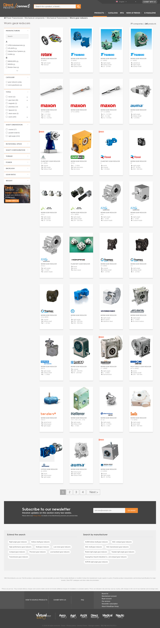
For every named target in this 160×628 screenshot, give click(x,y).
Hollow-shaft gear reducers (40, 542)
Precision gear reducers (38, 552)
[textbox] (55, 6)
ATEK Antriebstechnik (16, 45)
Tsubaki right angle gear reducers (123, 552)
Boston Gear (13, 67)
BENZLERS (13, 61)
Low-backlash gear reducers (60, 552)
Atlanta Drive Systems (16, 51)
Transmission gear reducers (18, 557)
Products (99, 13)
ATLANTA (12, 48)
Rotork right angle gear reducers (96, 552)
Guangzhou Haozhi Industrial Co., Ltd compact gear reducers (106, 557)
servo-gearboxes (15, 85)
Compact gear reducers (17, 552)
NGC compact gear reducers (122, 542)
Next (93, 492)
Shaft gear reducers (42, 547)
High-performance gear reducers (20, 547)
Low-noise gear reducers (62, 547)
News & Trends (133, 13)
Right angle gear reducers (18, 542)
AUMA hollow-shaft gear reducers (96, 542)
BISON (11, 64)
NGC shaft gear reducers (93, 547)
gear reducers (15, 82)
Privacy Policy (37, 515)
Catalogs (113, 13)
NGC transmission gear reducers (117, 547)
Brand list (105, 594)
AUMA (11, 54)
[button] (17, 30)
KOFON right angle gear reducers (96, 562)
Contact (141, 83)
